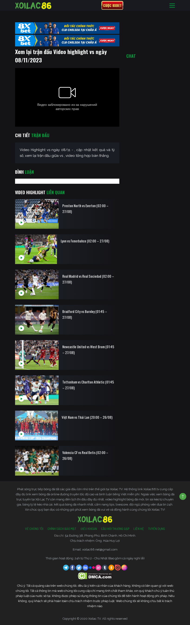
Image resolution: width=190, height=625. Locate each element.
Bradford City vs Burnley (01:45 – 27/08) (84, 314)
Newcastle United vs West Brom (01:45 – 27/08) (88, 349)
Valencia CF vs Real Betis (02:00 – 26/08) (85, 455)
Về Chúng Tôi (34, 529)
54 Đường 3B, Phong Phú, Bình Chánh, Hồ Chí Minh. (100, 535)
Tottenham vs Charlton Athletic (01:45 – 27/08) (88, 384)
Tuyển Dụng (156, 529)
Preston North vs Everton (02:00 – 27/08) (85, 208)
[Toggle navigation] (172, 5)
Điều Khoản (88, 529)
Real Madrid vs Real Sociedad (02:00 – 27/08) (88, 279)
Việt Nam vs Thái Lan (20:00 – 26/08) (87, 417)
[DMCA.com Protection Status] (95, 575)
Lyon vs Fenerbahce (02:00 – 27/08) (85, 240)
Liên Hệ (138, 529)
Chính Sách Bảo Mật (62, 529)
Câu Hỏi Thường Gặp (115, 529)
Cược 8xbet (112, 5)
